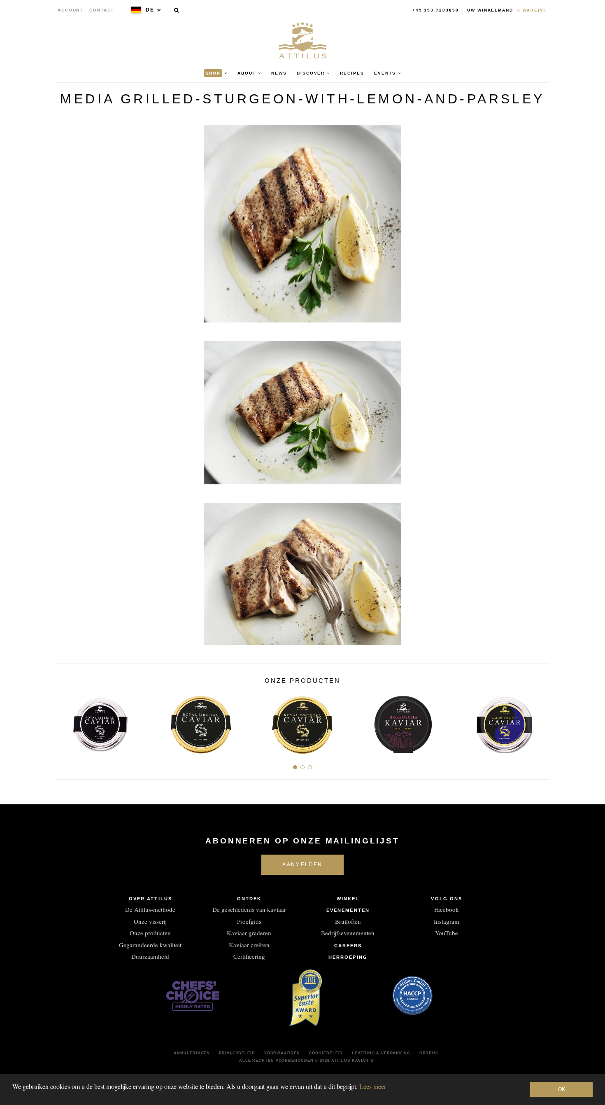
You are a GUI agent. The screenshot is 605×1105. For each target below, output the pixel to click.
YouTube (446, 933)
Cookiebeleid (326, 1053)
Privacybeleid (237, 1053)
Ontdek (249, 898)
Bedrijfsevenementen (348, 933)
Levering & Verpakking (381, 1053)
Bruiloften (348, 921)
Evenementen (348, 910)
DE (150, 10)
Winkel (348, 898)
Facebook (446, 909)
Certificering (249, 956)
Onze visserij (150, 921)
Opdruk (428, 1053)
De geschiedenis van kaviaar (249, 909)
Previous (65, 722)
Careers (348, 945)
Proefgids (249, 921)
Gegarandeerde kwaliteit (150, 945)
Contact (101, 10)
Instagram (446, 921)
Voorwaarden (282, 1053)
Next (540, 722)
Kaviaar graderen (249, 933)
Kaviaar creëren (249, 945)
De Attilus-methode (150, 909)
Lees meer (372, 1086)
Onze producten (150, 933)
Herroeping (348, 957)
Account (71, 10)
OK (561, 1089)
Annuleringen (192, 1053)
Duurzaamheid (150, 956)
